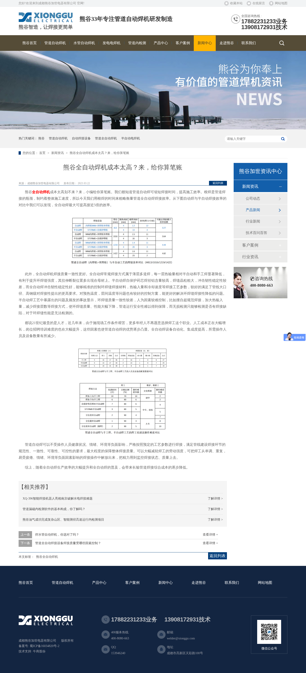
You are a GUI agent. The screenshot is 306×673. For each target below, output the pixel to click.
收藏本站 (236, 3)
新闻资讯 (58, 153)
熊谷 (41, 138)
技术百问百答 (256, 233)
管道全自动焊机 (106, 138)
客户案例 (250, 245)
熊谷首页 (26, 582)
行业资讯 (250, 257)
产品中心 (99, 582)
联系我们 (232, 582)
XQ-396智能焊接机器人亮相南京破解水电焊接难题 (58, 498)
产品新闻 (253, 210)
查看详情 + (210, 534)
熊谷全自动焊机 (47, 556)
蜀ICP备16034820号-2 (44, 646)
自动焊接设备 (81, 138)
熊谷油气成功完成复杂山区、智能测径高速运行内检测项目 (63, 519)
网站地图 (281, 3)
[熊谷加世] (46, 20)
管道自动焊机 (58, 138)
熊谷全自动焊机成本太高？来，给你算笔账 (99, 153)
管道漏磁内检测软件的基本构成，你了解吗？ (54, 509)
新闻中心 (165, 582)
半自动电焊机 (130, 138)
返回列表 (218, 183)
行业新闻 (253, 221)
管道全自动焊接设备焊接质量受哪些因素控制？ (68, 543)
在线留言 (258, 3)
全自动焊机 (41, 192)
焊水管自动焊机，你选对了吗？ (57, 534)
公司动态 (253, 198)
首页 (42, 153)
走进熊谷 (199, 582)
